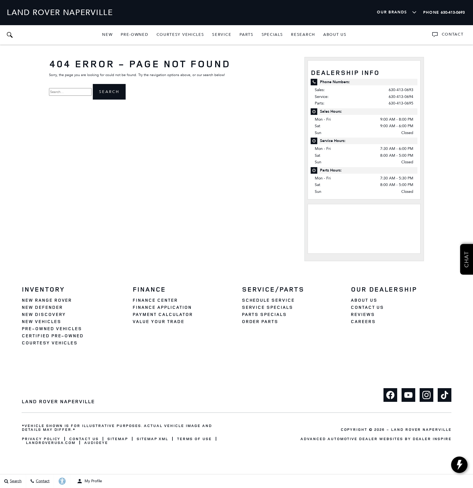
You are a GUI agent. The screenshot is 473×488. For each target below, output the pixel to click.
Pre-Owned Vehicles (52, 328)
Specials (272, 34)
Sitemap (117, 439)
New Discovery (43, 314)
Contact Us (367, 307)
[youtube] (408, 395)
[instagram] (426, 395)
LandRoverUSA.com (50, 443)
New (107, 34)
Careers (363, 321)
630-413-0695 (401, 103)
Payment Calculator (162, 314)
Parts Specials (264, 314)
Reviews (363, 314)
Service (221, 34)
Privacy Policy (41, 439)
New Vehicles (41, 321)
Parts (246, 34)
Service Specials (267, 307)
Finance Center (154, 300)
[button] (9, 34)
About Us (335, 34)
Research (303, 35)
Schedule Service (268, 300)
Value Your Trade (158, 321)
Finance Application (161, 307)
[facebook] (390, 395)
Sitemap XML (152, 439)
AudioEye (96, 443)
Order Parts (260, 321)
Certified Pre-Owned (52, 335)
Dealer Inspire (432, 438)
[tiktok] (444, 395)
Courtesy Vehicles (180, 34)
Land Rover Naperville (421, 429)
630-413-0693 (401, 90)
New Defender (42, 307)
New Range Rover (47, 300)
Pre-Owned (134, 34)
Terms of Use (194, 439)
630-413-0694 (401, 96)
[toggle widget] (459, 465)
